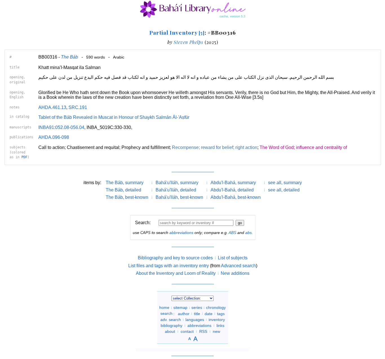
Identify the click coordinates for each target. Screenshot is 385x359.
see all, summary (285, 182)
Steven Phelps (188, 42)
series (196, 307)
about (170, 331)
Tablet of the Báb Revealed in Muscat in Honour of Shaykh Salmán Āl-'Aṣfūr (113, 117)
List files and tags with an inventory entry (168, 265)
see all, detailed (284, 190)
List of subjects (232, 257)
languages (194, 319)
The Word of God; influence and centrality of (303, 147)
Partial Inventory (176, 32)
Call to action (51, 147)
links (220, 325)
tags (221, 313)
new (216, 331)
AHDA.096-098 (53, 137)
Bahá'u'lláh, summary (177, 182)
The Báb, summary (124, 182)
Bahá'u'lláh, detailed (176, 190)
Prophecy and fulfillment (145, 147)
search (166, 313)
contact (187, 331)
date (209, 313)
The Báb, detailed (123, 190)
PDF (24, 157)
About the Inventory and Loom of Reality (176, 273)
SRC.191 (77, 107)
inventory (217, 319)
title (197, 313)
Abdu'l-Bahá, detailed (232, 190)
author (183, 313)
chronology (216, 307)
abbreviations (181, 232)
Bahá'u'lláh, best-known (179, 197)
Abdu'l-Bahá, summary (233, 182)
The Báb (69, 57)
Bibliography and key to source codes (175, 257)
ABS (232, 232)
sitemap (180, 307)
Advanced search (238, 265)
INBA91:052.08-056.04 (61, 127)
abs (248, 232)
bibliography (171, 325)
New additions (235, 273)
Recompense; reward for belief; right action (214, 147)
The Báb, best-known (127, 197)
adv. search (170, 319)
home (164, 307)
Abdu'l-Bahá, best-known (236, 197)
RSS (203, 331)
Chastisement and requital (93, 147)
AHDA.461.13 (52, 107)
